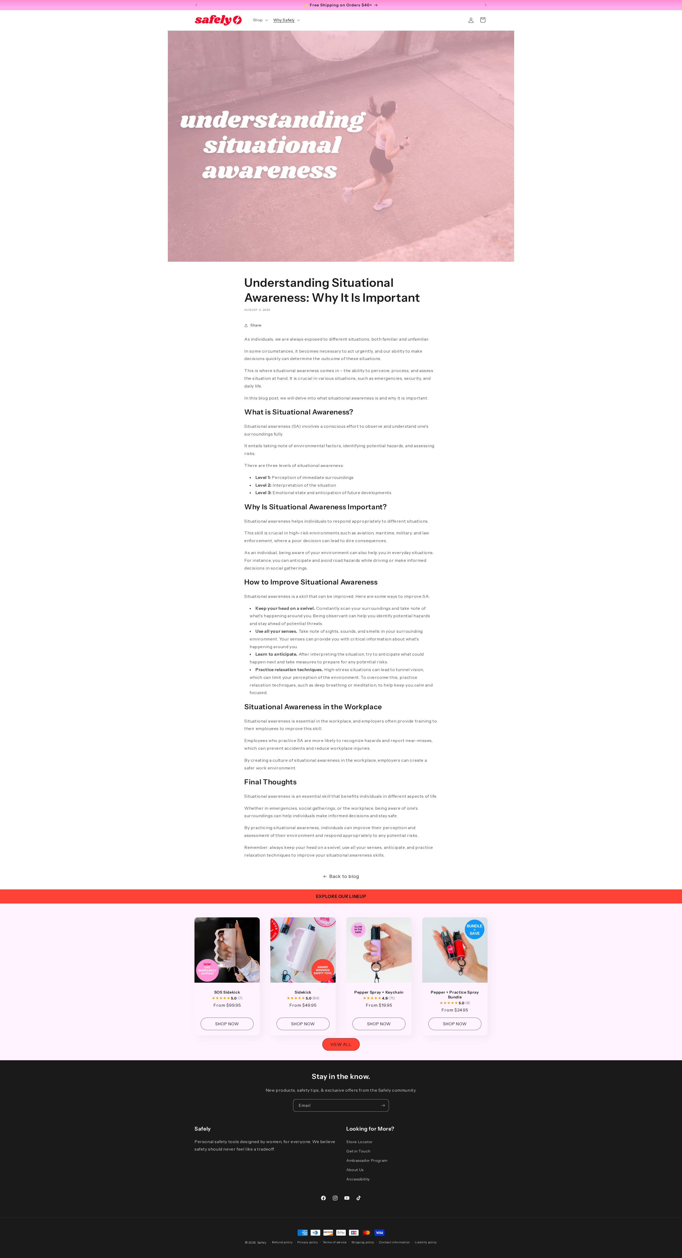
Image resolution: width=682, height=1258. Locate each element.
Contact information (394, 1242)
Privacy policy (307, 1242)
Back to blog (344, 876)
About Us (355, 1169)
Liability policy (426, 1242)
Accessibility (358, 1179)
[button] (260, 20)
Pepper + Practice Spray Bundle (455, 994)
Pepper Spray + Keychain (379, 992)
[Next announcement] (486, 5)
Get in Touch (358, 1151)
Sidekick (303, 992)
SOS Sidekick (227, 992)
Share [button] (256, 325)
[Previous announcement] (196, 5)
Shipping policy (363, 1242)
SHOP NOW (227, 1023)
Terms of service (335, 1242)
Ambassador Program (367, 1160)
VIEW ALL (341, 1044)
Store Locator (359, 1141)
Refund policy (282, 1242)
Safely (262, 1242)
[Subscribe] (383, 1105)
